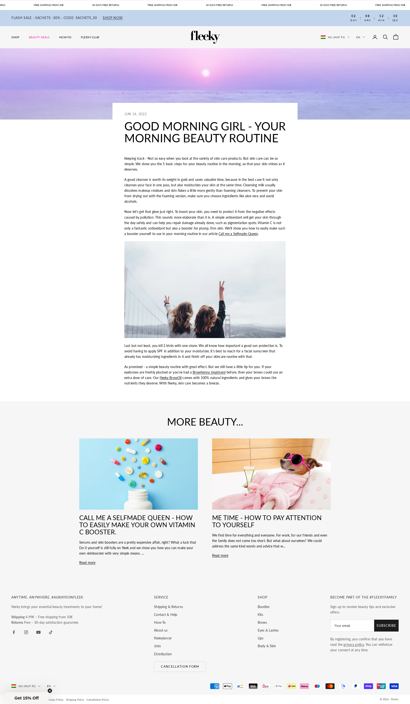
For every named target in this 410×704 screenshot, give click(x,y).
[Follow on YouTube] (38, 632)
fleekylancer (163, 638)
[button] (26, 698)
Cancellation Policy (98, 699)
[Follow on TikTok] (50, 632)
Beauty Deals (39, 37)
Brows (262, 622)
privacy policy (354, 644)
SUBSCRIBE (386, 625)
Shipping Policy (75, 699)
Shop (15, 37)
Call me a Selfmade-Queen (238, 234)
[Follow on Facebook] (13, 632)
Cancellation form (180, 666)
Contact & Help (165, 615)
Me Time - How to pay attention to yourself (267, 521)
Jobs (157, 646)
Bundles (264, 607)
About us (161, 630)
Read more (87, 562)
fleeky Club (90, 37)
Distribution (163, 654)
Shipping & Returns (168, 607)
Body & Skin (267, 646)
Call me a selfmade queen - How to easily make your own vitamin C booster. (137, 525)
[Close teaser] (49, 690)
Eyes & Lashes (268, 630)
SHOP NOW (113, 18)
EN (358, 36)
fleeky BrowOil (171, 378)
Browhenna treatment (209, 372)
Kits (260, 615)
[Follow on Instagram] (26, 632)
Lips (261, 638)
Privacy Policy (55, 699)
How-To (65, 37)
